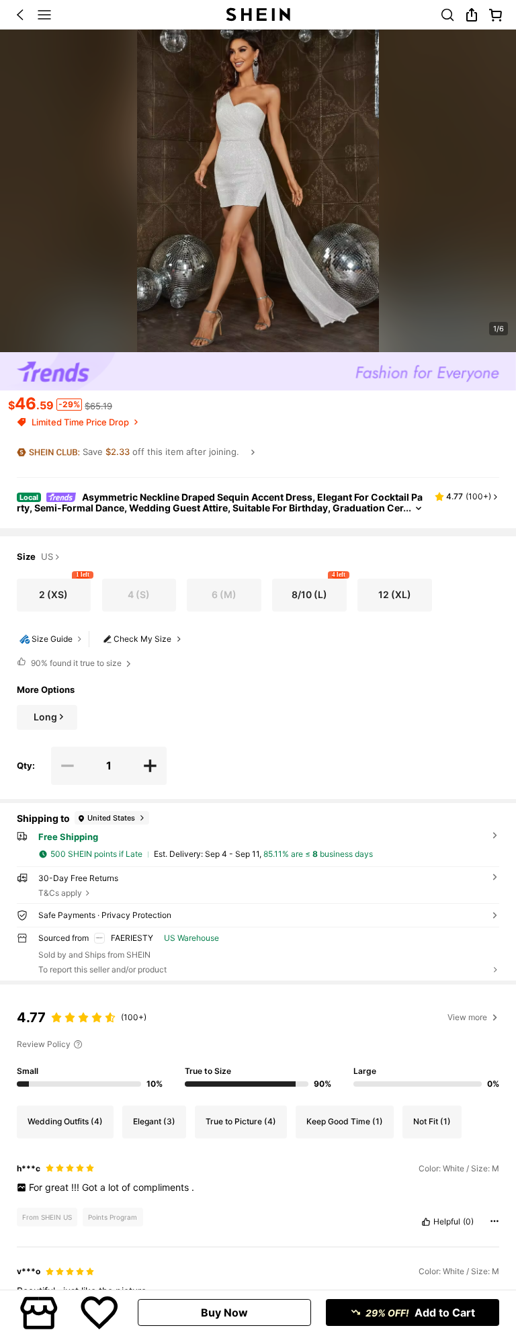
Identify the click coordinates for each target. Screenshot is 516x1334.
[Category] (44, 15)
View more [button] (467, 1017)
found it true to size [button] (76, 663)
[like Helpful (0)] (426, 1221)
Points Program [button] (112, 1217)
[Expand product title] (418, 508)
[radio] (54, 595)
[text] (258, 1187)
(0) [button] (468, 1221)
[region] (258, 1045)
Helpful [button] (446, 1221)
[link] (447, 15)
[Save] (99, 1312)
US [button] (47, 557)
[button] (20, 15)
